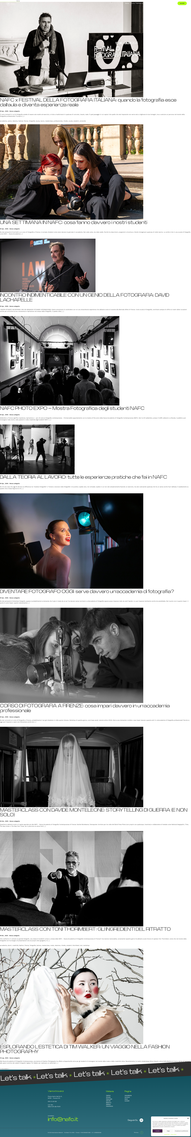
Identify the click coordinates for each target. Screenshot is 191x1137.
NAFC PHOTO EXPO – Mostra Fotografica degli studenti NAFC (72, 408)
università (83, 121)
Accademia (155, 3)
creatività (15, 945)
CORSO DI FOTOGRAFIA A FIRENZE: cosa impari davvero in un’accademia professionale (85, 708)
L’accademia (128, 1095)
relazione (57, 945)
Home (127, 3)
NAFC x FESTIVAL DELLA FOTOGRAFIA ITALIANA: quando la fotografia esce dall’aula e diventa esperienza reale (88, 102)
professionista (58, 121)
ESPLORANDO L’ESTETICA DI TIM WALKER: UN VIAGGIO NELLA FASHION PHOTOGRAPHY (85, 1049)
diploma (15, 121)
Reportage (109, 1099)
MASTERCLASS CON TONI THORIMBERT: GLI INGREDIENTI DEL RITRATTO (85, 929)
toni (81, 945)
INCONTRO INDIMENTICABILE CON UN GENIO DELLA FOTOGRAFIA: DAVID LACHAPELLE (84, 297)
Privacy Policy (173, 1134)
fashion (21, 945)
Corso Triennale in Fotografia (140, 3)
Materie (164, 3)
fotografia (32, 121)
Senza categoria (15, 111)
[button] (188, 1118)
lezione (39, 945)
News (126, 1099)
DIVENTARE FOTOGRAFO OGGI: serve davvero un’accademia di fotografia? (87, 591)
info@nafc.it (63, 1119)
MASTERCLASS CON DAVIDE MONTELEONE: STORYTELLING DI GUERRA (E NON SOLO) (93, 812)
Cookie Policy (167, 1134)
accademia (3, 121)
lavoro (42, 121)
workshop (86, 945)
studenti (76, 121)
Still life (108, 1100)
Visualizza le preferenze (181, 1131)
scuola (71, 121)
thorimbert (76, 945)
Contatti (171, 3)
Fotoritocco (109, 1106)
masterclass (49, 121)
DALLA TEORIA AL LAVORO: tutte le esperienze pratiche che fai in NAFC (83, 477)
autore (10, 121)
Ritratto (108, 1097)
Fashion (108, 1095)
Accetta (157, 1131)
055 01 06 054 (52, 1101)
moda (52, 945)
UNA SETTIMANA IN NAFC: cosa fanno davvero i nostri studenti (73, 222)
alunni (10, 945)
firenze (26, 121)
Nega (168, 1131)
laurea (38, 121)
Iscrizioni (127, 1097)
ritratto (65, 121)
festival (20, 121)
